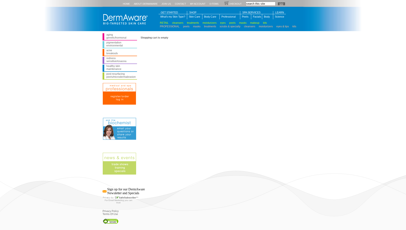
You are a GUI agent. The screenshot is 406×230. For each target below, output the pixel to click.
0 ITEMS (214, 4)
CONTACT (180, 4)
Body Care (210, 16)
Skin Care (194, 16)
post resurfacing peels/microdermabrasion (121, 75)
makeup (254, 22)
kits (265, 22)
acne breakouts (112, 52)
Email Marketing (116, 200)
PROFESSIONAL (170, 26)
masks (243, 22)
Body (267, 16)
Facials (256, 16)
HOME (126, 4)
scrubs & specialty (230, 26)
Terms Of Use (110, 214)
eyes (223, 22)
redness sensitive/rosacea (116, 60)
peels (232, 22)
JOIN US (166, 4)
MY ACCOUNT (198, 4)
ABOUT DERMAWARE (146, 4)
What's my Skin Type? (172, 16)
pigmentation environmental (114, 44)
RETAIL (164, 22)
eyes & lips (282, 26)
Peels (245, 16)
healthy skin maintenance (113, 68)
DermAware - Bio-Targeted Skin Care (124, 18)
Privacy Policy (111, 211)
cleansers (177, 22)
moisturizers (210, 22)
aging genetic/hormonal (116, 36)
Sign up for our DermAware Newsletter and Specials (126, 191)
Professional (228, 16)
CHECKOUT (235, 4)
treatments (193, 22)
